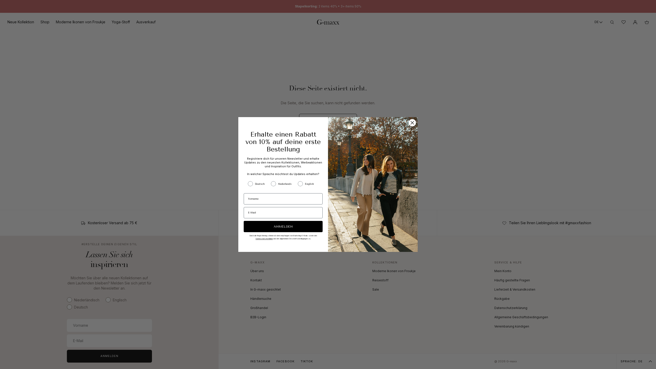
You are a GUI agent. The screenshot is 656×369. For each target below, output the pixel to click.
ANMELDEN (283, 226)
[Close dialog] (412, 123)
